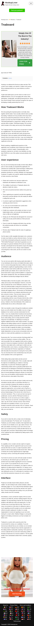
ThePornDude (17, 621)
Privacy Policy (14, 605)
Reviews (12, 19)
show (10, 78)
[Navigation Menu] (31, 3)
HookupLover (4, 19)
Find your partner (16, 10)
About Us (5, 605)
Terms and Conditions (25, 605)
